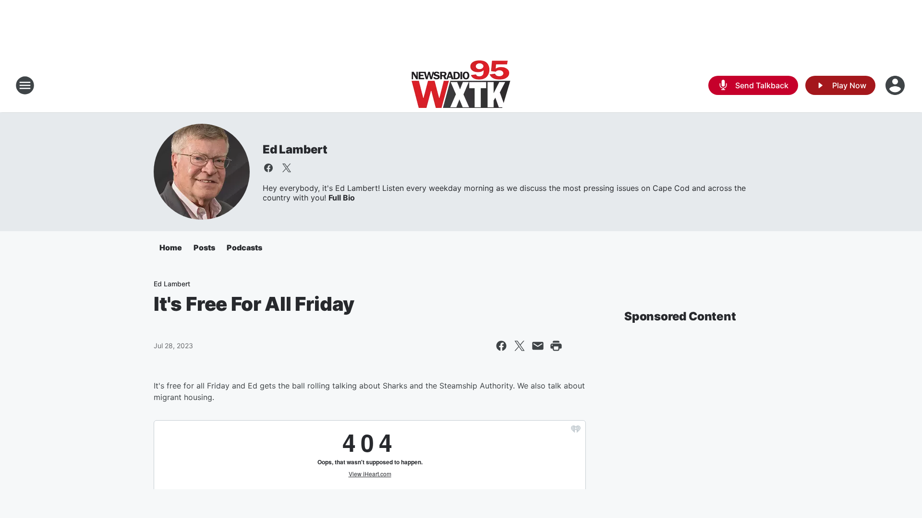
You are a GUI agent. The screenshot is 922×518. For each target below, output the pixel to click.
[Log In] (896, 85)
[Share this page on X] (519, 346)
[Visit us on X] (286, 168)
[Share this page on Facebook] (501, 346)
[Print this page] (556, 346)
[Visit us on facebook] (268, 168)
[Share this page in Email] (538, 346)
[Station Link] (461, 85)
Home (170, 247)
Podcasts (244, 247)
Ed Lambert (295, 149)
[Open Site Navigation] (25, 85)
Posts (204, 247)
